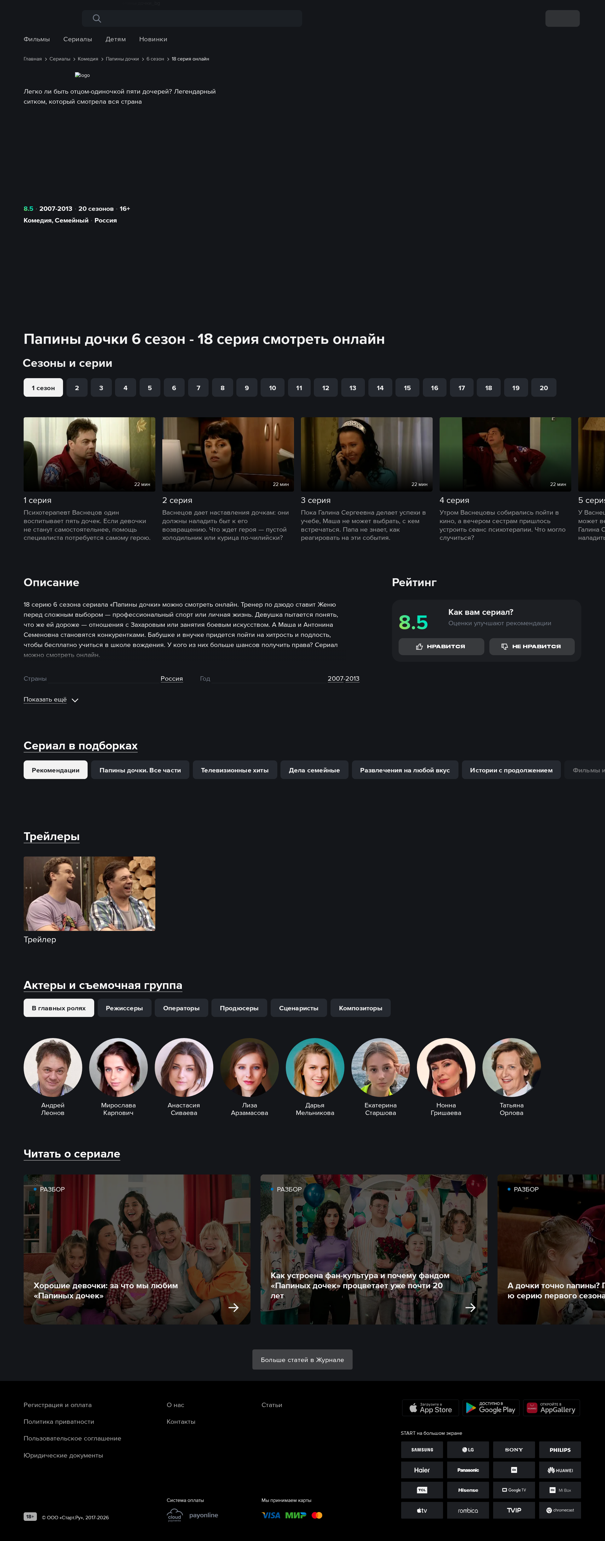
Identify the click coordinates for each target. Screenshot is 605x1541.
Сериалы (77, 39)
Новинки (153, 39)
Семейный (72, 220)
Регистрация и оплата (58, 1404)
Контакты (181, 1421)
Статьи (272, 1404)
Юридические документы (63, 1455)
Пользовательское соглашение (72, 1438)
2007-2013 (55, 208)
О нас (175, 1404)
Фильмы (37, 39)
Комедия (38, 220)
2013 (352, 678)
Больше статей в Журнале (302, 1359)
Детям (116, 39)
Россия (106, 220)
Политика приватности (59, 1421)
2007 (335, 678)
